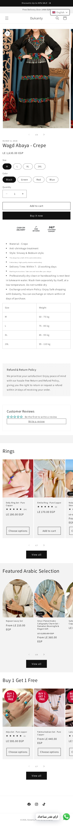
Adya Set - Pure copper (16, 732)
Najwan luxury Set (14, 621)
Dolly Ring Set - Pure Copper (15, 504)
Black (9, 179)
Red (38, 179)
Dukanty (31, 820)
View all (36, 554)
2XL (40, 166)
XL (27, 166)
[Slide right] (44, 134)
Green (24, 179)
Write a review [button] (36, 421)
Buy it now (36, 215)
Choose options (18, 530)
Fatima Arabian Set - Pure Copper (49, 733)
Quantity (7, 187)
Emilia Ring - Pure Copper (49, 502)
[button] (7, 18)
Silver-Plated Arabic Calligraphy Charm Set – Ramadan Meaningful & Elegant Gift (48, 625)
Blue (52, 179)
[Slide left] (29, 134)
